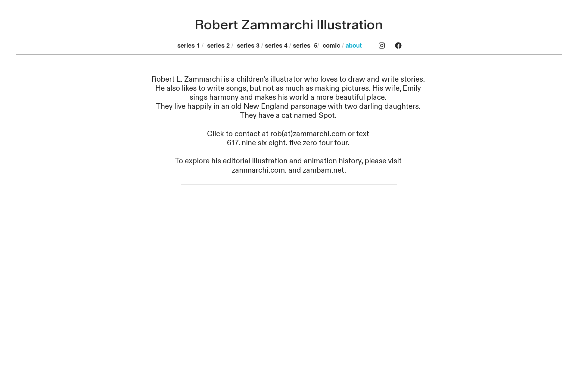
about (355, 45)
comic (331, 45)
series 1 (188, 45)
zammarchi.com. (259, 170)
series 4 (277, 45)
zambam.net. (324, 170)
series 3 (248, 45)
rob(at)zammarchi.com (308, 134)
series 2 (219, 45)
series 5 (305, 45)
